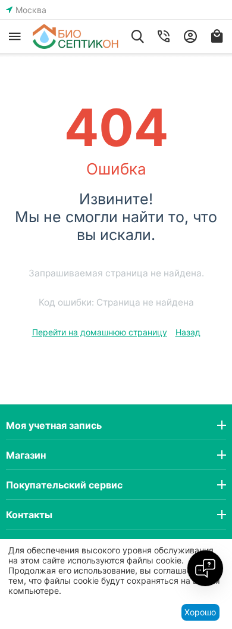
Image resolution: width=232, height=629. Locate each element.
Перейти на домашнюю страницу (99, 332)
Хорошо (200, 612)
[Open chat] (205, 568)
